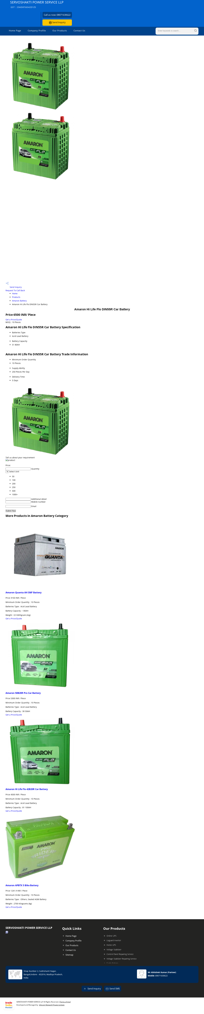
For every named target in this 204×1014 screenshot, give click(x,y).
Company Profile (37, 30)
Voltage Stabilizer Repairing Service (122, 958)
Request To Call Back (15, 290)
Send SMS (114, 988)
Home (14, 293)
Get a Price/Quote (14, 319)
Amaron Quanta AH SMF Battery (23, 592)
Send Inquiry (59, 22)
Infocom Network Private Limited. (52, 1005)
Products (16, 297)
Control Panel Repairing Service (120, 954)
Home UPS (111, 945)
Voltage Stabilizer (114, 949)
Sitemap (69, 954)
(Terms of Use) (65, 1002)
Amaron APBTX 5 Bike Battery (22, 885)
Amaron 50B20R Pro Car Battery (23, 693)
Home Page (15, 30)
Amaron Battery (19, 300)
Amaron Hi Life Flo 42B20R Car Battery (27, 789)
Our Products (59, 30)
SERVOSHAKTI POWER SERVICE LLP (36, 4)
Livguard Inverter (114, 940)
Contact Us (79, 30)
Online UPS (111, 935)
